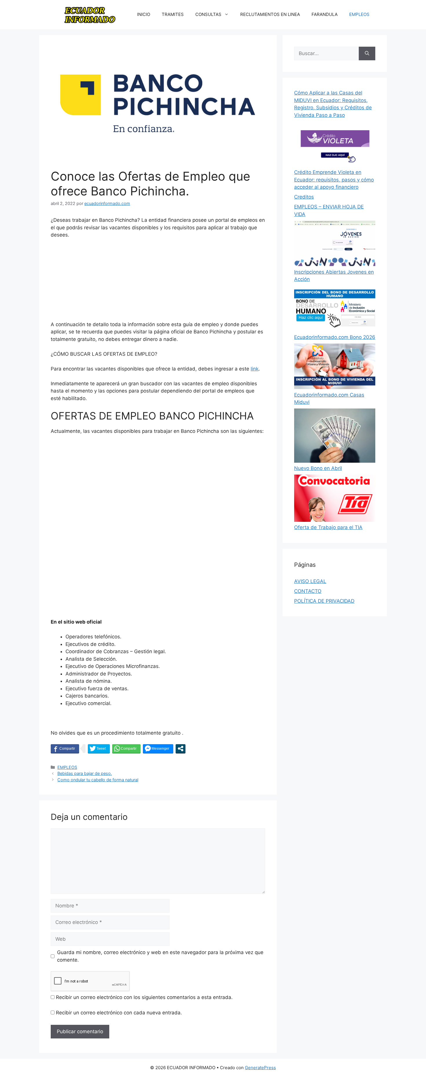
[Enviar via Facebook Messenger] (158, 748)
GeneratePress (260, 1067)
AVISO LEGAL (310, 581)
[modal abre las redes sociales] (180, 748)
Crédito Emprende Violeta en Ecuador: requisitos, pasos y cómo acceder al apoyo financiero (334, 179)
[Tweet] (99, 748)
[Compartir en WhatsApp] (126, 748)
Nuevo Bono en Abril (318, 468)
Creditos (304, 197)
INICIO (143, 14)
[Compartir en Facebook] (65, 748)
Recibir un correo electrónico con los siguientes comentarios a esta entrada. (144, 997)
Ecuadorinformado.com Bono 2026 (334, 337)
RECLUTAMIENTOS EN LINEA (270, 14)
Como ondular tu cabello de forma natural (97, 779)
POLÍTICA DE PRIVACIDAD (324, 601)
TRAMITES (173, 14)
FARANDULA (325, 14)
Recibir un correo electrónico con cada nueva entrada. (119, 1013)
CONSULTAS (208, 14)
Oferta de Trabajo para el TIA (328, 527)
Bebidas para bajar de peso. (84, 773)
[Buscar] (367, 54)
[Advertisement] (157, 282)
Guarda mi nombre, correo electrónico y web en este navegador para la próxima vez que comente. (160, 956)
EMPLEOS (359, 14)
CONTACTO (307, 591)
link (254, 369)
